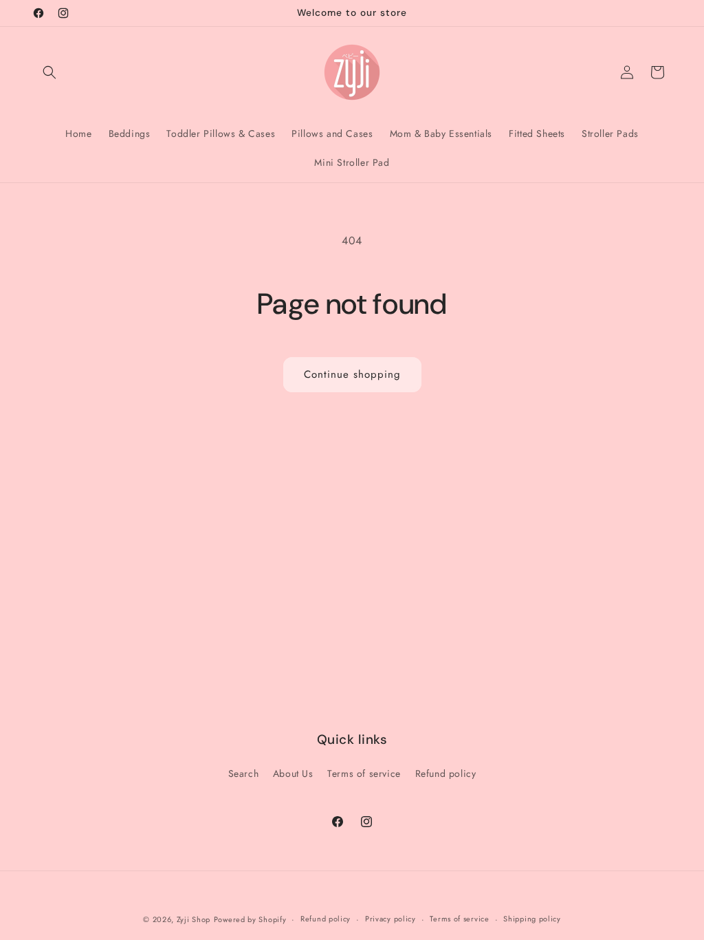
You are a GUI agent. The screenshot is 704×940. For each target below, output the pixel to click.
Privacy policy (390, 918)
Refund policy (445, 773)
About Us (293, 773)
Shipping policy (532, 918)
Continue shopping (352, 374)
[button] (49, 72)
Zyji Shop (193, 919)
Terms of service (364, 773)
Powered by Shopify (250, 919)
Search (243, 773)
